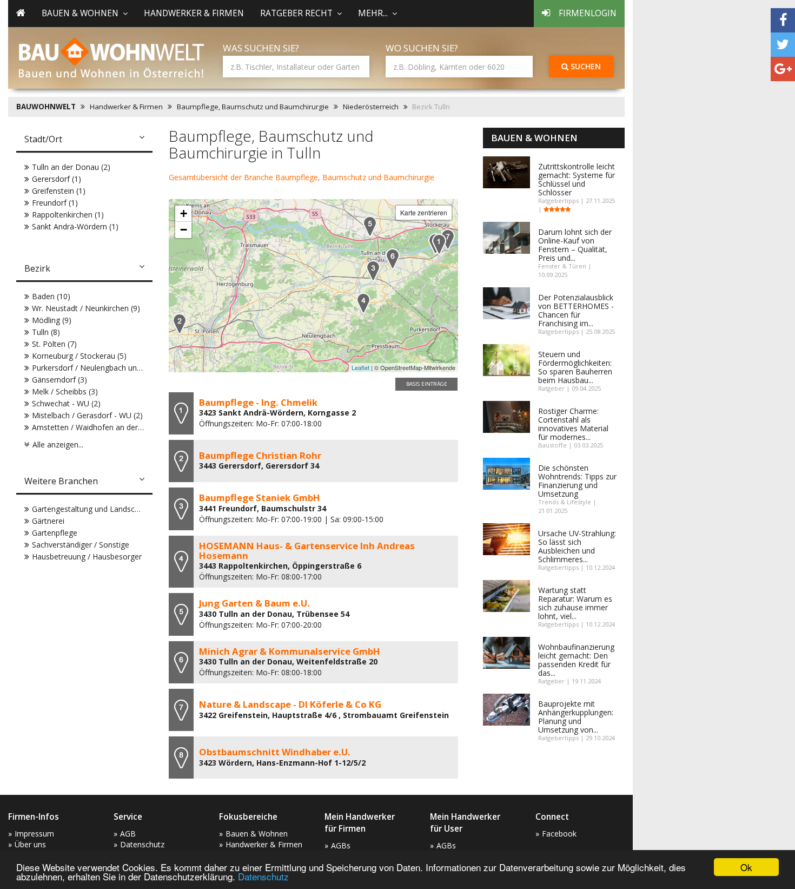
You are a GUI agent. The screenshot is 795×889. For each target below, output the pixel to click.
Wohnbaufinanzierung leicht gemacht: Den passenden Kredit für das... (576, 660)
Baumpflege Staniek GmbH (259, 497)
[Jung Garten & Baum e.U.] (370, 226)
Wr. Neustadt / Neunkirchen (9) (86, 308)
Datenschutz (263, 876)
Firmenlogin (588, 13)
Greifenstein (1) (58, 191)
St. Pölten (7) (54, 344)
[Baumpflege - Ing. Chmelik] (439, 244)
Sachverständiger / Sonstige (80, 544)
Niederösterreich (371, 106)
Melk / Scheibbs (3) (65, 391)
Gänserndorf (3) (59, 379)
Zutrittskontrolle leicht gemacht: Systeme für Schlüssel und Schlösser (576, 179)
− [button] (183, 229)
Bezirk (37, 268)
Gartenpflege (54, 533)
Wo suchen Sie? (422, 48)
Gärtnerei (48, 521)
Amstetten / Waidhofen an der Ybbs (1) (100, 427)
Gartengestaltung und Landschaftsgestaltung (110, 509)
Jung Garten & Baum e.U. (254, 603)
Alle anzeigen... (57, 444)
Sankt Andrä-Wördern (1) (75, 226)
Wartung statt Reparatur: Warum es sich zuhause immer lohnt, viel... (575, 603)
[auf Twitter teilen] (783, 44)
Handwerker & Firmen (194, 13)
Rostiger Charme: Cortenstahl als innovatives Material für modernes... (573, 424)
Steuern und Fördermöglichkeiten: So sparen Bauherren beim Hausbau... (575, 367)
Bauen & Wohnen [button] (80, 13)
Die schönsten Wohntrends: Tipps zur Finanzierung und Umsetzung (577, 481)
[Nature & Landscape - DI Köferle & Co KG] (448, 239)
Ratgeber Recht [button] (296, 13)
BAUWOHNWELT (46, 106)
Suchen (584, 66)
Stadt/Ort (43, 139)
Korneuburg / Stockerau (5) (79, 356)
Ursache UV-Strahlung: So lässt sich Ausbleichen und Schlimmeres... (577, 546)
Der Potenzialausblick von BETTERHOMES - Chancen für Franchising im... (576, 310)
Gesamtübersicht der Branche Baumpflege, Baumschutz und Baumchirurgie (301, 177)
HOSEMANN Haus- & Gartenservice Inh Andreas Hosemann (307, 550)
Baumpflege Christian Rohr (260, 455)
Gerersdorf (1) (56, 179)
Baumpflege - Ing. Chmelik (258, 402)
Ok (746, 867)
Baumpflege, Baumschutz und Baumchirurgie (253, 106)
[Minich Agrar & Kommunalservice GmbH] (393, 258)
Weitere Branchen (61, 481)
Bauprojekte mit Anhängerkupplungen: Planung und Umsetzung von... (575, 717)
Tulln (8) (46, 332)
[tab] (84, 140)
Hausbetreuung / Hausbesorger (87, 556)
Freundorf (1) (55, 202)
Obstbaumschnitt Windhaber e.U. (274, 752)
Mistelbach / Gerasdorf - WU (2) (87, 415)
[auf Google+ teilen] (783, 69)
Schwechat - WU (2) (66, 403)
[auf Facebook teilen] (783, 20)
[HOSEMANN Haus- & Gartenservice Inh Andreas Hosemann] (363, 303)
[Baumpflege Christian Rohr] (180, 323)
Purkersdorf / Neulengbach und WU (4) (99, 368)
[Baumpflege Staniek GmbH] (373, 270)
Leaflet (360, 367)
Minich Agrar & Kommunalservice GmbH (289, 651)
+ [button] (183, 213)
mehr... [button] (373, 13)
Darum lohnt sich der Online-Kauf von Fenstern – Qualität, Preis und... (575, 245)
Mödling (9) (51, 320)
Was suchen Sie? (261, 48)
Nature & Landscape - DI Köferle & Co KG (290, 704)
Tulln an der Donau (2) (71, 167)
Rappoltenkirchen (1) (68, 214)
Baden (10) (51, 296)
